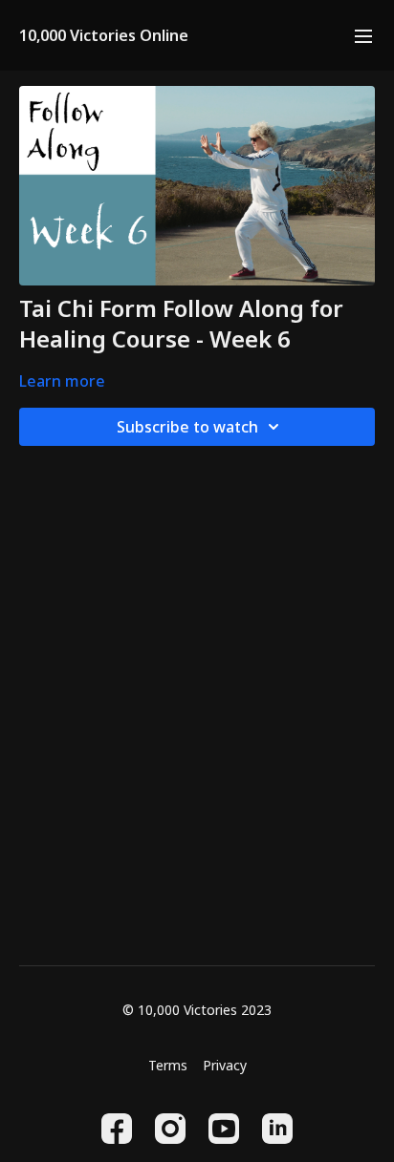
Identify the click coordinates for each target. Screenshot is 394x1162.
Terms (167, 1065)
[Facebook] (116, 1128)
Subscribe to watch (187, 426)
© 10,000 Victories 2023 (197, 1010)
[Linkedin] (277, 1128)
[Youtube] (223, 1128)
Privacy (225, 1065)
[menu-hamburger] (363, 35)
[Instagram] (170, 1128)
